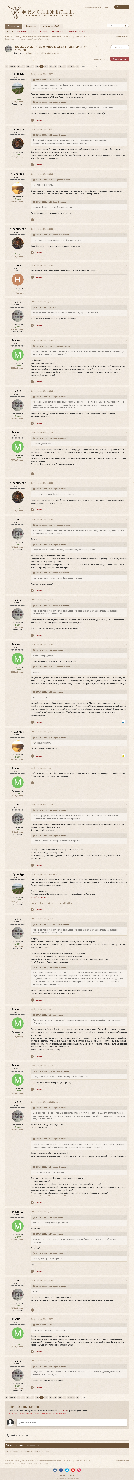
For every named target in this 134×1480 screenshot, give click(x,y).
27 (50, 67)
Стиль (70, 1476)
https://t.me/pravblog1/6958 (43, 897)
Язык (62, 1476)
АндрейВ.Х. (57, 80)
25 (41, 67)
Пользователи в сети (76, 31)
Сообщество (13, 26)
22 (28, 67)
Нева (18, 265)
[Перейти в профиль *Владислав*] (18, 143)
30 (64, 67)
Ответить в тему (120, 59)
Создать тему (100, 59)
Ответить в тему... (29, 1423)
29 (60, 67)
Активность (31, 26)
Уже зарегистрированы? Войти (97, 7)
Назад (12, 66)
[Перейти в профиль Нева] (18, 280)
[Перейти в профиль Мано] (8, 48)
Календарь (21, 31)
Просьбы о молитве (50, 53)
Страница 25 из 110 (88, 67)
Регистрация (122, 7)
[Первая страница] (6, 66)
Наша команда (57, 31)
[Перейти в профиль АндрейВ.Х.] (18, 188)
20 (18, 67)
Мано (22, 53)
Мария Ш (56, 102)
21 (23, 67)
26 (46, 67)
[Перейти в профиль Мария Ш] (18, 355)
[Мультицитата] (32, 120)
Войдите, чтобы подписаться (97, 47)
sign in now (62, 1411)
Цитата (39, 120)
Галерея (43, 31)
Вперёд (71, 66)
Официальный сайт (51, 26)
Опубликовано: (42, 74)
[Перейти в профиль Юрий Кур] (18, 88)
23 (32, 67)
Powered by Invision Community (67, 1479)
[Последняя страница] (77, 66)
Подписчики (117, 47)
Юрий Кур (18, 74)
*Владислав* (18, 129)
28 (55, 67)
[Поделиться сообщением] (126, 74)
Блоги (33, 31)
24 (37, 67)
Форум (10, 31)
